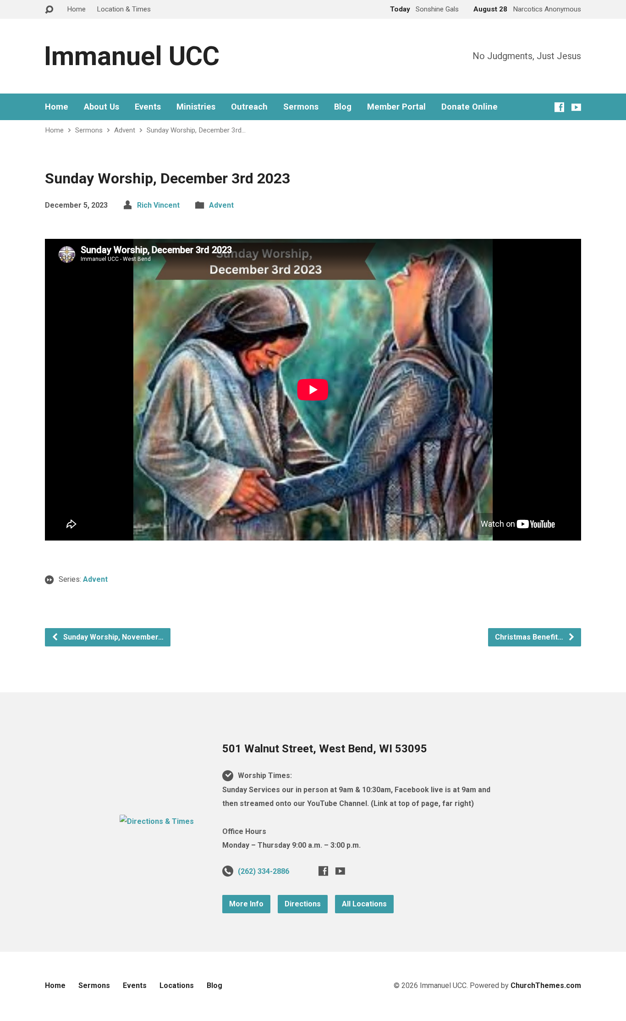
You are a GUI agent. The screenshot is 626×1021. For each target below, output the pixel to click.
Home (76, 9)
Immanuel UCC (132, 56)
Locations (176, 985)
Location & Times (124, 9)
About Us (101, 107)
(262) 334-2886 (263, 871)
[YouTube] (576, 107)
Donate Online (469, 107)
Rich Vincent (158, 205)
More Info (246, 904)
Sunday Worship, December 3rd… (196, 130)
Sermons (300, 107)
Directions (303, 904)
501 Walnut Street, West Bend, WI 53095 (324, 748)
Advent (124, 130)
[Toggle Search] (49, 9)
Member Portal (396, 107)
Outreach (249, 107)
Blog (342, 107)
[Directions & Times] (157, 821)
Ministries (195, 107)
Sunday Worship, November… (112, 637)
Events (148, 107)
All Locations (364, 904)
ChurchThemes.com (546, 985)
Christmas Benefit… (530, 637)
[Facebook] (559, 107)
